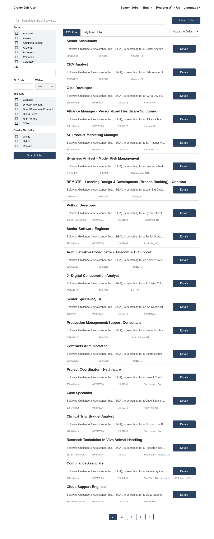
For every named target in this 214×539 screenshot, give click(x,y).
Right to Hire (30, 118)
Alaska (27, 38)
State (17, 27)
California (28, 57)
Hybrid (27, 141)
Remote (27, 146)
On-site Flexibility (24, 130)
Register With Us (168, 7)
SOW (26, 123)
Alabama (28, 33)
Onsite (26, 136)
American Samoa (33, 42)
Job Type (19, 93)
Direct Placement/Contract (38, 109)
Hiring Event (30, 114)
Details (184, 48)
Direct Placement (32, 104)
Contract (28, 99)
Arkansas (28, 52)
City (16, 67)
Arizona (27, 47)
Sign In (147, 7)
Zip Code (19, 80)
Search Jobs (130, 7)
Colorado (28, 61)
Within (39, 80)
